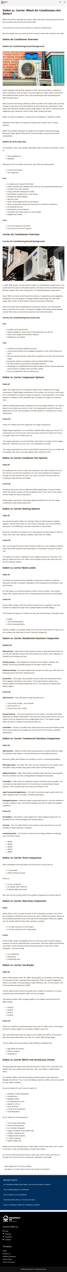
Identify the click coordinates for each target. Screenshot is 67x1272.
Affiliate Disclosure (9, 1256)
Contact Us (6, 1254)
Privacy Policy (7, 1259)
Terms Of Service (9, 1262)
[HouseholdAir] (4, 2)
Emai (6, 1231)
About (5, 1251)
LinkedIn (8, 1240)
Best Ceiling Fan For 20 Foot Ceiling (18, 1166)
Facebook (8, 1237)
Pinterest (8, 1234)
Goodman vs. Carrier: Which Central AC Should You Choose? (27, 1169)
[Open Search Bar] (60, 2)
